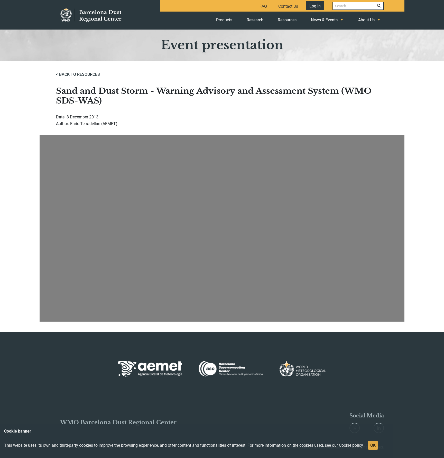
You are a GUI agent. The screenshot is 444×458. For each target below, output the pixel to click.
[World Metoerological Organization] (302, 369)
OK (373, 445)
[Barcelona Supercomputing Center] (231, 369)
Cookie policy (351, 445)
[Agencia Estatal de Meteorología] (150, 369)
